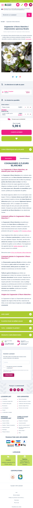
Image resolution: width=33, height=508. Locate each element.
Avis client (5, 314)
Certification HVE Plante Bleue (25, 403)
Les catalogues (5, 407)
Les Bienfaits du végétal (7, 412)
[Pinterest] (14, 389)
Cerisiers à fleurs (26, 231)
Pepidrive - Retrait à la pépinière (8, 425)
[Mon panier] (30, 4)
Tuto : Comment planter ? (10, 328)
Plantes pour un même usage (12, 321)
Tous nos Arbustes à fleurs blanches (21, 252)
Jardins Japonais (18, 246)
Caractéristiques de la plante (12, 149)
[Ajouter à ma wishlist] (16, 138)
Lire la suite (28, 39)
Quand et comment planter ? (24, 425)
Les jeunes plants (22, 423)
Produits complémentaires (11, 335)
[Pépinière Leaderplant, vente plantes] (8, 5)
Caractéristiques (24, 158)
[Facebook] (11, 389)
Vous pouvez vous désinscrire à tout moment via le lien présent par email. (15, 371)
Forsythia (15, 231)
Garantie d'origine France (24, 405)
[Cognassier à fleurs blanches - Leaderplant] (16, 57)
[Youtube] (18, 389)
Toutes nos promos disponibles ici (16, 1)
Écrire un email (17, 4)
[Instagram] (22, 389)
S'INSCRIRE (9, 375)
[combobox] (14, 15)
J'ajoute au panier (16, 132)
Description (8, 158)
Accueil (2, 21)
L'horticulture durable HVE (7, 401)
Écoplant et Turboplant (23, 420)
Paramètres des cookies (16, 506)
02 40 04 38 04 (22, 5)
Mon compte (26, 4)
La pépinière (4, 399)
